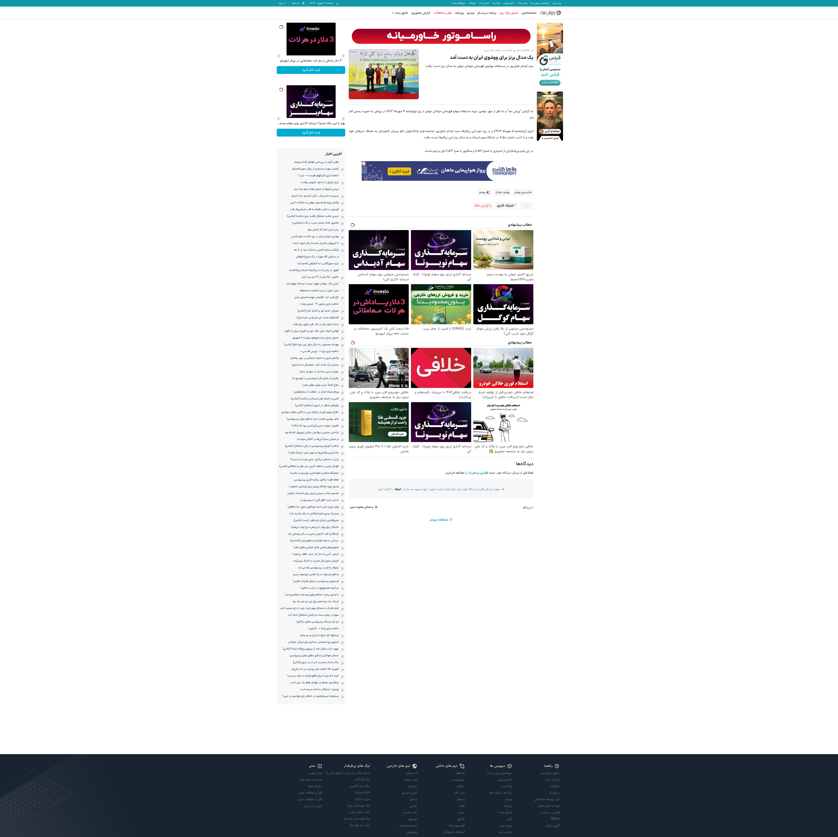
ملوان (461, 812)
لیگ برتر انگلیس (359, 786)
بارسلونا (412, 786)
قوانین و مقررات (478, 473)
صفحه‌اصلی (529, 13)
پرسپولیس (458, 779)
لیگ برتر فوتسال (359, 825)
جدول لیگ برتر (509, 13)
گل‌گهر (461, 819)
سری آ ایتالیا (362, 799)
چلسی (413, 806)
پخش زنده (522, 3)
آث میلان (411, 773)
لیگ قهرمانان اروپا (358, 805)
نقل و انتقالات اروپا (310, 793)
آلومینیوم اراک (456, 825)
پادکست (496, 3)
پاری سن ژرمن (313, 806)
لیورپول (412, 819)
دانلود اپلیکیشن (550, 773)
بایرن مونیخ (409, 793)
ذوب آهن (459, 793)
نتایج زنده (401, 13)
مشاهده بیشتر (439, 520)
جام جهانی (315, 773)
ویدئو (508, 799)
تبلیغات (472, 3)
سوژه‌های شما (458, 3)
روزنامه (459, 13)
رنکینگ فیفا (315, 786)
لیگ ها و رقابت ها (501, 793)
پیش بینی (556, 3)
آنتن (509, 819)
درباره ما (554, 793)
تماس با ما (484, 3)
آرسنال (413, 799)
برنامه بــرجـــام (486, 13)
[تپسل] (364, 163)
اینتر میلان (410, 779)
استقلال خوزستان (454, 832)
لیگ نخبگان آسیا (359, 812)
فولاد (461, 806)
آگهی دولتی (553, 825)
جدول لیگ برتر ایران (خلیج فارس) (348, 773)
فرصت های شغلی (548, 806)
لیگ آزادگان (362, 779)
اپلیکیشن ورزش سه (540, 3)
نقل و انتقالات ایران (310, 799)
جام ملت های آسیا (310, 779)
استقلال (460, 773)
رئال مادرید (410, 812)
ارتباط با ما (553, 779)
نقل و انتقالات (443, 13)
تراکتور (461, 786)
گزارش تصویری (420, 13)
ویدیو (470, 13)
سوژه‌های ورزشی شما (499, 773)
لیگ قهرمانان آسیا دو (356, 819)
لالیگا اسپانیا (362, 792)
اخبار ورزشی (509, 3)
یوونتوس (411, 832)
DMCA (555, 819)
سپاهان (460, 799)
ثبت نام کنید (311, 70)
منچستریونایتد (408, 825)
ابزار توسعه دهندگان (547, 799)
